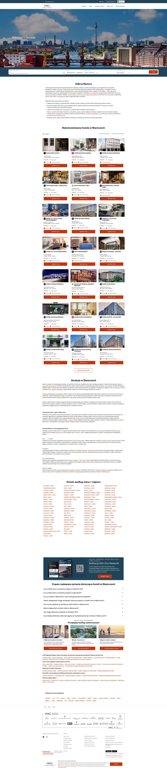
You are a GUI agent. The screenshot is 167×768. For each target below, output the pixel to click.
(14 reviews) (82, 159)
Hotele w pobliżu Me (48, 675)
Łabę (85, 452)
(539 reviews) (110, 192)
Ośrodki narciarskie (110, 657)
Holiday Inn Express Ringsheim (55, 284)
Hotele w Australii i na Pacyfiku (67, 680)
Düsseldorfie (61, 96)
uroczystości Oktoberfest (93, 113)
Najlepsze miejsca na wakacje (73, 675)
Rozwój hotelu (66, 742)
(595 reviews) (54, 290)
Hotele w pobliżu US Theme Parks (87, 670)
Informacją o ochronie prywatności (79, 766)
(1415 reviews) (82, 258)
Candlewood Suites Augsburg (82, 153)
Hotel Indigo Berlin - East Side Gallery (110, 186)
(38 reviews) (82, 323)
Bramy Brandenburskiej (114, 440)
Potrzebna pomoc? (67, 748)
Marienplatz (117, 460)
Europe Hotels (46, 680)
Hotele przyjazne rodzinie (49, 670)
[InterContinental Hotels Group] (47, 6)
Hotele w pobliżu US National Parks (67, 670)
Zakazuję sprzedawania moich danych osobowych (113, 745)
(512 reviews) (53, 192)
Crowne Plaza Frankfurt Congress (66, 470)
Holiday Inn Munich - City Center (77, 460)
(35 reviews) (53, 356)
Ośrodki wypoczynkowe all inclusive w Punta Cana (79, 666)
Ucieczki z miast (46, 657)
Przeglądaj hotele (67, 738)
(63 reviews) (53, 159)
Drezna (118, 430)
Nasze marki (110, 6)
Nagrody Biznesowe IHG (89, 736)
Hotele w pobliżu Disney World (105, 670)
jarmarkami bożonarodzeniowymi (56, 115)
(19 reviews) (109, 225)
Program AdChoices (109, 738)
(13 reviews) (82, 291)
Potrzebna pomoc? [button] (49, 1)
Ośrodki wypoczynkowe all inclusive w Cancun (88, 664)
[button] (121, 2)
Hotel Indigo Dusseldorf (81, 251)
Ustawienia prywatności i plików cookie (114, 742)
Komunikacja (108, 747)
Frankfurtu (77, 432)
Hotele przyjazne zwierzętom (90, 675)
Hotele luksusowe (59, 675)
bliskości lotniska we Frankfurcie (105, 470)
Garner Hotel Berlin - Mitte (81, 185)
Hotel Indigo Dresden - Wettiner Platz (56, 185)
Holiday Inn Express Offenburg (54, 317)
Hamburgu (117, 387)
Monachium (81, 418)
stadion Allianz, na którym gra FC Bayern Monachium (82, 94)
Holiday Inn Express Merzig (81, 218)
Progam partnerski (67, 744)
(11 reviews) (53, 258)
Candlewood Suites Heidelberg (83, 317)
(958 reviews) (110, 356)
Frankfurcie (48, 94)
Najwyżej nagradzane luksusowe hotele (110, 675)
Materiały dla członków (89, 744)
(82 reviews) (82, 192)
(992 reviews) (82, 356)
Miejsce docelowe (13, 70)
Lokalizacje (83, 6)
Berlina (101, 430)
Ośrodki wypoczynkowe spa (73, 659)
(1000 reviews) (110, 258)
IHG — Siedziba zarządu (89, 745)
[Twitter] (47, 737)
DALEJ (116, 764)
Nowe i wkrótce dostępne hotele (73, 657)
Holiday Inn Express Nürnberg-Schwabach (82, 350)
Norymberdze (110, 94)
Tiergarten (104, 440)
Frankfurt (70, 420)
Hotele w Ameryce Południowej (108, 680)
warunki (68, 765)
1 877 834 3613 (58, 752)
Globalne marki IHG (67, 740)
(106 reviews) (54, 323)
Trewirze (94, 93)
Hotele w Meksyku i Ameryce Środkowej (88, 680)
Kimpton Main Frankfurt (52, 153)
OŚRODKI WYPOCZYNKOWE (57, 659)
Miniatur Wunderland (57, 389)
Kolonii (45, 394)
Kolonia (117, 420)
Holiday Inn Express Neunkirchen (111, 349)
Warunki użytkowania (110, 736)
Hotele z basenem (88, 657)
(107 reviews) (110, 159)
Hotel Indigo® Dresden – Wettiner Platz (85, 450)
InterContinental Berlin (78, 440)
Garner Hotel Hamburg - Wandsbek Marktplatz (84, 284)
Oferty (90, 6)
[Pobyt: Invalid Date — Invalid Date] (74, 72)
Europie (60, 89)
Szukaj (153, 71)
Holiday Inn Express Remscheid (55, 349)
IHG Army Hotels (88, 740)
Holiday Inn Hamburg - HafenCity (111, 251)
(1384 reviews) (110, 323)
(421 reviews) (110, 290)
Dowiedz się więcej (111, 755)
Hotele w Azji (54, 680)
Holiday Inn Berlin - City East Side (111, 317)
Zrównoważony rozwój (89, 742)
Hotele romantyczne (99, 657)
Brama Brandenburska (48, 386)
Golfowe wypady (86, 659)
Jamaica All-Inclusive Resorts (56, 666)
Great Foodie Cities (57, 657)
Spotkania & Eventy (99, 6)
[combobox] (36, 73)
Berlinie (91, 414)
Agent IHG (65, 746)
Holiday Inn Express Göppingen (111, 153)
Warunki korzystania (109, 740)
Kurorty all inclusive (70, 664)
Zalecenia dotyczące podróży (90, 738)
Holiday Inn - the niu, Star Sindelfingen (109, 219)
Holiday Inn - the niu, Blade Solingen (56, 251)
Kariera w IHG (66, 736)
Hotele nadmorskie (47, 664)
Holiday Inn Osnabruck (108, 284)
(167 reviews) (82, 225)
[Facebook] (44, 737)
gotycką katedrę (57, 394)
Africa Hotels (50, 682)
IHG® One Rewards (120, 6)
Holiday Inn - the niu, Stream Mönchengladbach (54, 219)
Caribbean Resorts (59, 664)
